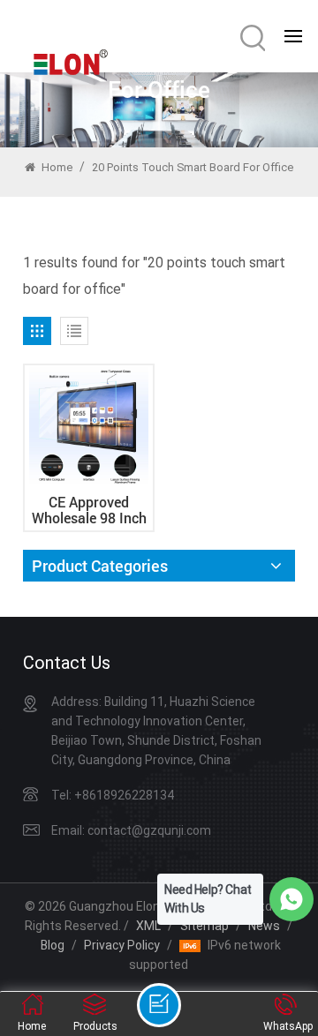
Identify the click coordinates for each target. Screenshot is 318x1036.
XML (148, 926)
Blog (52, 945)
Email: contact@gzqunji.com (131, 830)
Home (55, 167)
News (264, 926)
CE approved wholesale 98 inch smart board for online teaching (89, 510)
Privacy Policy (122, 945)
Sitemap (204, 926)
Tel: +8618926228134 (112, 795)
